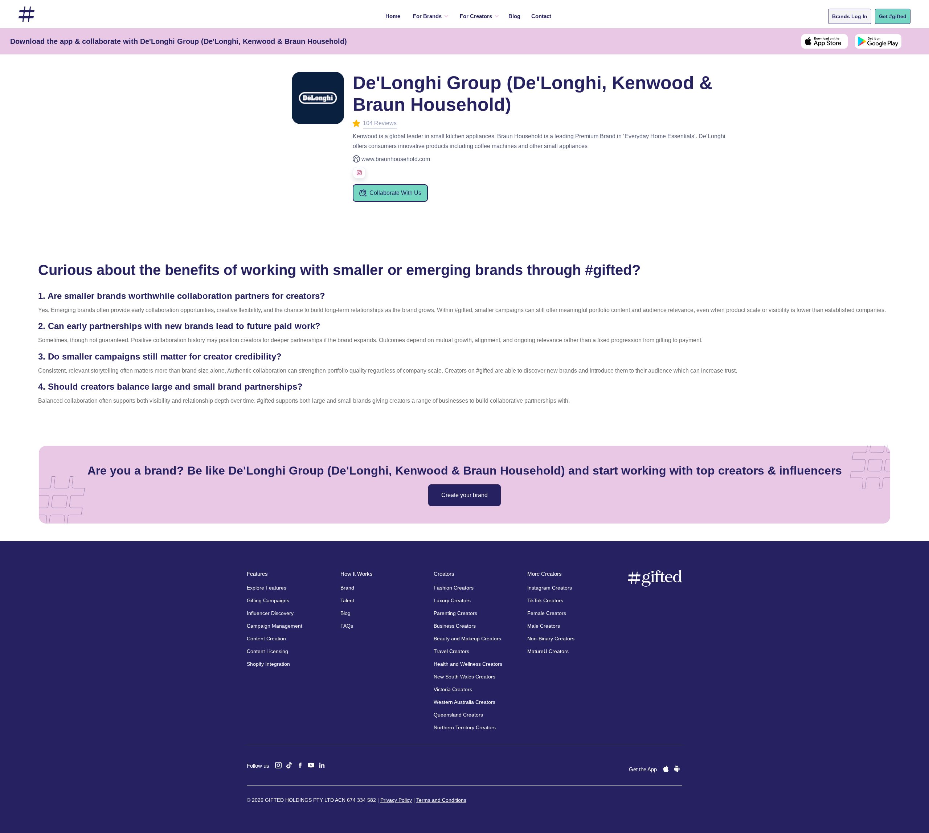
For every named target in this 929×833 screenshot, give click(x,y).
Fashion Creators (454, 588)
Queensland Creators (458, 715)
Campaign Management (274, 626)
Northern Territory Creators (465, 727)
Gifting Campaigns (268, 600)
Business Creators (455, 626)
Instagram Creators (549, 588)
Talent (347, 600)
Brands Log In (849, 16)
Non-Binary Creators (550, 638)
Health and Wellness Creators (468, 664)
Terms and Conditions (441, 800)
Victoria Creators (453, 689)
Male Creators (543, 626)
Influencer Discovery (270, 613)
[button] (429, 16)
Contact (541, 16)
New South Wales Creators (464, 677)
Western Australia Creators (464, 702)
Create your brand (464, 495)
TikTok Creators (545, 600)
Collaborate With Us (395, 193)
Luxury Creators (452, 600)
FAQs (346, 626)
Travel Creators (451, 651)
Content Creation (266, 638)
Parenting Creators (455, 613)
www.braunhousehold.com (395, 159)
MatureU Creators (548, 651)
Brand (347, 588)
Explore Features (266, 588)
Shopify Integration (268, 664)
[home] (26, 14)
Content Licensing (267, 651)
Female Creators (546, 613)
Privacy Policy (396, 800)
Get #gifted (893, 16)
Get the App (643, 769)
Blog (514, 16)
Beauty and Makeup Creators (467, 638)
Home (392, 16)
